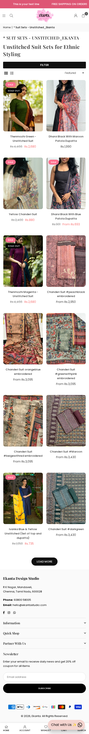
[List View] (12, 73)
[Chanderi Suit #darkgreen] (66, 498)
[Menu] (4, 16)
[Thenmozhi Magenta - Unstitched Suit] (23, 261)
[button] (83, 16)
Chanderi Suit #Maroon (66, 452)
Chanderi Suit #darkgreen (66, 529)
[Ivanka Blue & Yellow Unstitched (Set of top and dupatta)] (23, 498)
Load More (44, 562)
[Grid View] (6, 73)
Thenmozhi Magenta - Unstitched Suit (23, 294)
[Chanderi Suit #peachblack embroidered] (66, 261)
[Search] (11, 16)
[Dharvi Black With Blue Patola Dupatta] (66, 183)
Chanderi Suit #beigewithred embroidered (23, 454)
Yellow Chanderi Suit (23, 214)
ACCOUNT (24, 730)
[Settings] (75, 16)
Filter (44, 65)
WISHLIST (46, 730)
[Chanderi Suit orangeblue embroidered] (23, 339)
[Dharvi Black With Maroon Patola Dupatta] (66, 106)
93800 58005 (22, 600)
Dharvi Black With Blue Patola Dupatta (66, 216)
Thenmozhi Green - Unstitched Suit (23, 138)
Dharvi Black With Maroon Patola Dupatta (66, 138)
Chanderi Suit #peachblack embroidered (66, 294)
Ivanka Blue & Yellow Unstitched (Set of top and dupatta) (23, 533)
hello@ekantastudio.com (30, 605)
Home (7, 27)
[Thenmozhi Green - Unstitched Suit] (23, 106)
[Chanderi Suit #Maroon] (66, 421)
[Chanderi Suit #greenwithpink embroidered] (66, 339)
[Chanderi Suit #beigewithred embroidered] (23, 421)
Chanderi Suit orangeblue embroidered (23, 372)
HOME (6, 730)
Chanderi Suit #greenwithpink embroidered (66, 374)
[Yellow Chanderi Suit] (23, 183)
